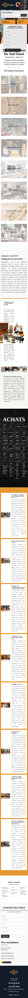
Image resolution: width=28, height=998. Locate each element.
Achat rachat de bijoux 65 (14, 105)
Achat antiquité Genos (14, 893)
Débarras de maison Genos (5, 888)
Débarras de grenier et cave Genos (5, 892)
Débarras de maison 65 (14, 126)
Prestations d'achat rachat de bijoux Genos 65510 (23, 892)
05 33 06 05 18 (25, 2)
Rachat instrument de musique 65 (14, 211)
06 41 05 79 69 (25, 7)
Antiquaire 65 (14, 83)
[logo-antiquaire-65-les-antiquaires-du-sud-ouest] (5, 5)
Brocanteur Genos (22, 888)
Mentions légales (14, 991)
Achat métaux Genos (14, 890)
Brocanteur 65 (14, 232)
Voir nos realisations (5, 22)
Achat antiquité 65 (14, 189)
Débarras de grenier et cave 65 (14, 147)
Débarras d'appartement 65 (14, 168)
